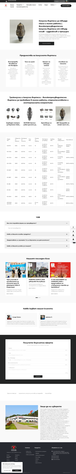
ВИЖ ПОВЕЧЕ (10, 293)
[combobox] (11, 360)
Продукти (19, 4)
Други (36, 460)
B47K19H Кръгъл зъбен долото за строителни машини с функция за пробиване (30, 124)
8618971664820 (56, 456)
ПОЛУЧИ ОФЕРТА (66, 5)
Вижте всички (38, 462)
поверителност (66, 472)
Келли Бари (37, 457)
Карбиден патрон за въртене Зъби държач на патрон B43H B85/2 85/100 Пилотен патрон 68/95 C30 (13, 124)
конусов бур (48, 393)
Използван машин (31, 4)
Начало (12, 4)
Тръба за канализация (39, 455)
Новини (53, 4)
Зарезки (37, 458)
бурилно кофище (11, 393)
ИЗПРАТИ (38, 376)
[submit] (64, 1)
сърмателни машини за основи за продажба (31, 393)
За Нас (40, 4)
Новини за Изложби (30, 454)
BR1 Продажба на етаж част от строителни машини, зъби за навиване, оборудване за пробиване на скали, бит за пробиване (63, 124)
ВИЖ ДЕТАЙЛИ (12, 113)
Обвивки (37, 453)
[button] (37, 297)
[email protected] (12, 0)
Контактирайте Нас (22, 6)
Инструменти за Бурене (40, 451)
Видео (46, 4)
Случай (12, 6)
